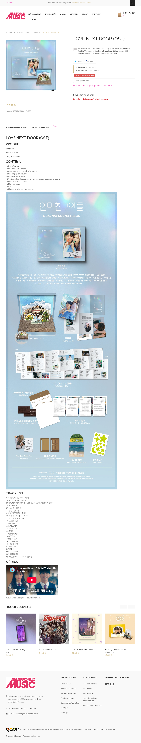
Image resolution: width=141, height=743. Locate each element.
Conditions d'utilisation (70, 703)
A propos (64, 708)
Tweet (79, 61)
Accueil (9, 32)
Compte (10, 3)
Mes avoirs (87, 689)
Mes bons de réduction (92, 705)
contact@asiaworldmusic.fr (27, 714)
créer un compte (85, 3)
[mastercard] (112, 684)
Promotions (65, 684)
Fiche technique (40, 127)
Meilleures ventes (68, 693)
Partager (90, 61)
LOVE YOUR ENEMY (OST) (82, 649)
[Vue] (20, 629)
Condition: (80, 70)
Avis (54, 126)
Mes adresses (88, 693)
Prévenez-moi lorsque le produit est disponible (92, 85)
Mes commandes (90, 684)
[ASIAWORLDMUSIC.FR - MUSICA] (15, 16)
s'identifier (74, 3)
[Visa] (107, 684)
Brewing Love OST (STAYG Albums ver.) (116, 650)
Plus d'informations (17, 127)
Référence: (81, 67)
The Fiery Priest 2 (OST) (48, 649)
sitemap (64, 712)
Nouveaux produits (69, 689)
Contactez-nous (67, 698)
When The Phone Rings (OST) (16, 650)
